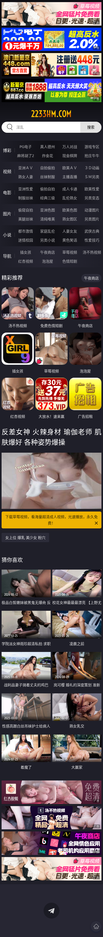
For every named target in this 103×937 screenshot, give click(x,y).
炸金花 (47, 155)
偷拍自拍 (47, 188)
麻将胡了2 (25, 155)
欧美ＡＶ (69, 167)
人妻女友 (69, 231)
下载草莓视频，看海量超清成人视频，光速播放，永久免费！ (51, 520)
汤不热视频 (92, 252)
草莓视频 (69, 252)
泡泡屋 (47, 261)
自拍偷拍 (47, 167)
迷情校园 (25, 240)
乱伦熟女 (69, 197)
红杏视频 (25, 261)
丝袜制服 (47, 176)
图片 (7, 214)
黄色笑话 (69, 240)
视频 (7, 171)
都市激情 (25, 231)
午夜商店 (47, 252)
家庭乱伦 (47, 231)
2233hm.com (51, 113)
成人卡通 (69, 188)
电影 (7, 193)
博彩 (7, 150)
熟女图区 (69, 218)
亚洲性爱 (25, 188)
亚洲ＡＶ (25, 167)
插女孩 (25, 252)
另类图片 (92, 218)
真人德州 (47, 146)
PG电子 (26, 146)
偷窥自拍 (25, 209)
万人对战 (69, 146)
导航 (7, 256)
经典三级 (47, 197)
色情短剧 (69, 261)
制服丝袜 (25, 197)
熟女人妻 (25, 176)
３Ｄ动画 (92, 167)
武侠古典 (92, 231)
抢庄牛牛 (92, 155)
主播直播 (69, 176)
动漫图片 (92, 209)
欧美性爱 (92, 188)
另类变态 (92, 197)
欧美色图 (69, 209)
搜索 (91, 127)
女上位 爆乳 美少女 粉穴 (25, 537)
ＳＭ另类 (92, 176)
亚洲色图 (47, 209)
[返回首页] (96, 926)
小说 (7, 235)
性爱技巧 (92, 240)
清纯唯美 (47, 218)
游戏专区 (92, 146)
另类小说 (47, 240)
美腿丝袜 (25, 218)
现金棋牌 (69, 155)
